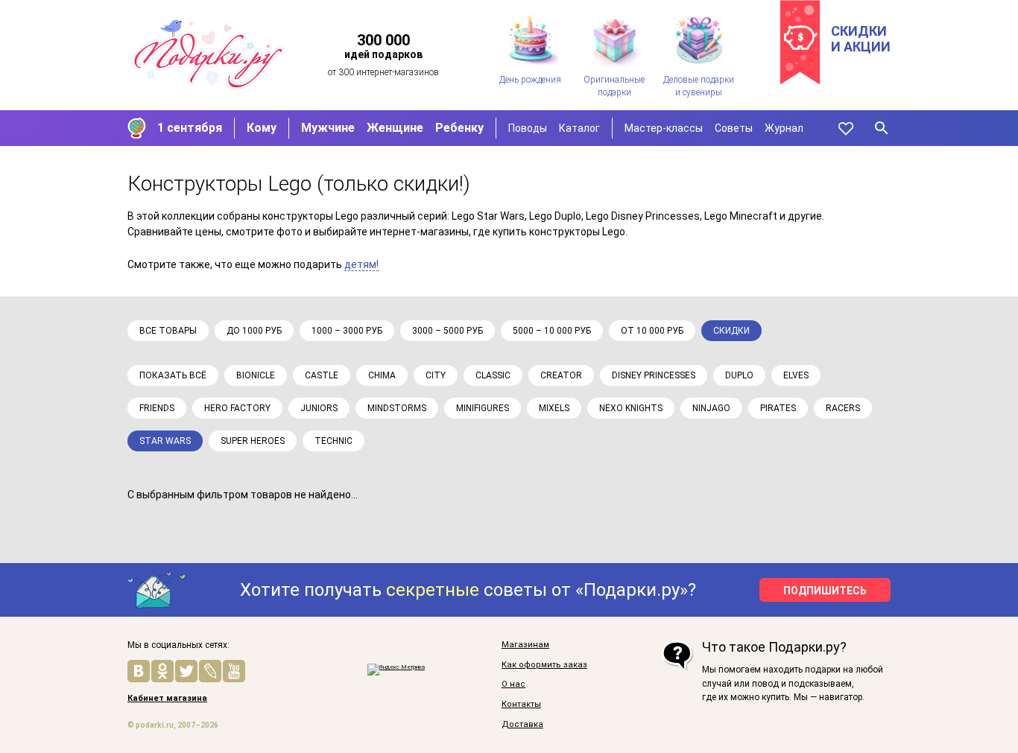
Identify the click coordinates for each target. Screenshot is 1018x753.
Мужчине (328, 128)
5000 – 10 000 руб (552, 330)
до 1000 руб (254, 330)
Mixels (554, 408)
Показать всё (172, 375)
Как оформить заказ (544, 665)
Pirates (778, 408)
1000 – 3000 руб (347, 330)
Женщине (395, 128)
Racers (843, 408)
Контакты (521, 704)
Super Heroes (253, 441)
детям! (361, 264)
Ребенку (459, 128)
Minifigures (482, 408)
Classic (492, 375)
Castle (321, 375)
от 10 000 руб (652, 330)
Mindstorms (396, 408)
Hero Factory (237, 408)
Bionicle (255, 375)
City (436, 375)
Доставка (522, 724)
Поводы (527, 128)
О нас (513, 684)
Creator (561, 375)
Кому (261, 128)
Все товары (168, 330)
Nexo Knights (631, 408)
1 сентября (189, 128)
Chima (382, 375)
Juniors (319, 408)
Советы (734, 128)
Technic (333, 441)
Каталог (579, 128)
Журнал (784, 128)
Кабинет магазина (167, 698)
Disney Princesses (653, 375)
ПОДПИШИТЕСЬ (825, 591)
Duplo (739, 375)
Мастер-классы (664, 128)
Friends (156, 408)
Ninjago (711, 408)
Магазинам (525, 645)
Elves (796, 375)
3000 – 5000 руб (447, 330)
